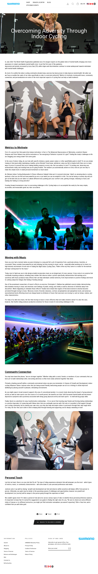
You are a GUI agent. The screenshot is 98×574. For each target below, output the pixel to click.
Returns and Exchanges (10, 554)
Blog (49, 2)
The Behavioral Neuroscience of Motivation (61, 152)
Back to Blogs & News (50, 522)
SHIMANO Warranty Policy (32, 542)
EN (81, 4)
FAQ (5, 557)
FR (84, 4)
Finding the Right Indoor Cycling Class (43, 266)
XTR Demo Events (32, 5)
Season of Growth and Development (76, 383)
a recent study (62, 392)
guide (44, 500)
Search (6, 542)
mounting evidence (18, 275)
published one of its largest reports (44, 62)
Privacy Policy (29, 545)
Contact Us (7, 560)
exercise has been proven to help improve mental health (64, 73)
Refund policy (7, 563)
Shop (28, 2)
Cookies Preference (30, 548)
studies (78, 284)
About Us (6, 545)
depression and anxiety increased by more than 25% (21, 66)
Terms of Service (8, 551)
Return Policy (28, 554)
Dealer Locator (38, 2)
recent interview (64, 174)
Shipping (6, 548)
